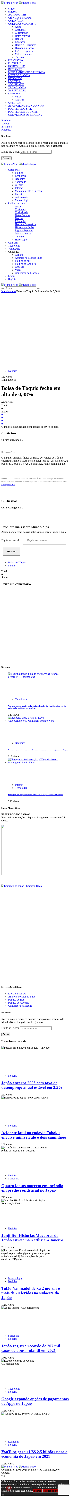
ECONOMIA (15, 60)
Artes (18, 26)
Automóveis (21, 197)
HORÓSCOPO (16, 66)
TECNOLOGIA (17, 87)
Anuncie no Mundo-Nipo (28, 257)
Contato (19, 254)
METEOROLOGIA (19, 75)
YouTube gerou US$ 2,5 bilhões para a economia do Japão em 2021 (34, 1454)
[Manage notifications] (9, 1488)
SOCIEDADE (16, 84)
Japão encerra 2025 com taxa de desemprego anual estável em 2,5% (31, 1085)
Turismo (19, 57)
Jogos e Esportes (24, 51)
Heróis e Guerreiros (25, 45)
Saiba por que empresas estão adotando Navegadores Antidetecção (35, 795)
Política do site (23, 260)
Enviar (6, 1034)
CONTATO (14, 102)
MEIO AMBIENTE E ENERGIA (26, 72)
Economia (20, 175)
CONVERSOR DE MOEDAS (25, 114)
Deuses (19, 38)
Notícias (11, 291)
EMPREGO (14, 93)
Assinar (6, 158)
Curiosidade (21, 32)
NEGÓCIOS (15, 78)
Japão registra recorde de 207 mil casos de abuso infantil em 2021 (30, 1348)
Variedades (21, 699)
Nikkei (11, 565)
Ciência (19, 184)
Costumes (20, 29)
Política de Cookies (25, 263)
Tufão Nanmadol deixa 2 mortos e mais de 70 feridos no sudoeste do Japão (30, 1293)
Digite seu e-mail (10, 151)
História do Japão (24, 48)
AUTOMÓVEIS (17, 14)
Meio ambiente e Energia (28, 191)
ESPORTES (15, 63)
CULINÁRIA (15, 20)
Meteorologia (22, 200)
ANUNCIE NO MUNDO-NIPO (26, 105)
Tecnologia (21, 787)
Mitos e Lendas (23, 54)
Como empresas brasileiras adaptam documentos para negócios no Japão (38, 750)
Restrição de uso (8, 484)
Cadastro (19, 99)
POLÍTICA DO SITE (20, 108)
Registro (12, 11)
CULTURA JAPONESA (22, 23)
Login (11, 8)
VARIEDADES (17, 90)
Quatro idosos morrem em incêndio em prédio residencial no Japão (32, 1188)
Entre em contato (17, 993)
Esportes (19, 194)
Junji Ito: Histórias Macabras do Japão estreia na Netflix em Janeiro (32, 1237)
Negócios (20, 178)
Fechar (37, 1491)
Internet (19, 188)
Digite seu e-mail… (12, 540)
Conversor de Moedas (27, 273)
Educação (20, 41)
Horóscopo (21, 239)
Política (19, 172)
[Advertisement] (35, 329)
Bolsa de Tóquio (17, 562)
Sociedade (20, 181)
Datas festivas (22, 35)
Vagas (18, 96)
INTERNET (15, 69)
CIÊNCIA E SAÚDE (20, 17)
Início (4, 291)
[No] (2, 1494)
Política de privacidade (55, 1491)
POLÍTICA (14, 81)
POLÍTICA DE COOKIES (23, 111)
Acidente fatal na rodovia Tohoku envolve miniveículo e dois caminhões (33, 1135)
